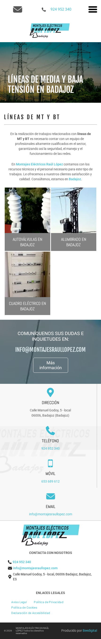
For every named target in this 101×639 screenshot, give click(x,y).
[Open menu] (93, 9)
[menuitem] (19, 602)
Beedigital (90, 630)
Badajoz (75, 179)
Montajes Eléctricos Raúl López (39, 164)
